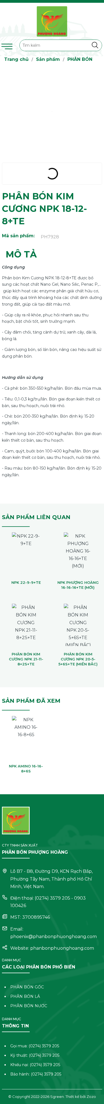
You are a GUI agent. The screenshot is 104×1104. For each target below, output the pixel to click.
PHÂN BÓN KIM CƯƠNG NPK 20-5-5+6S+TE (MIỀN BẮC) (78, 659)
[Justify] (95, 45)
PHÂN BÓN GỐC (27, 987)
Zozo (91, 1096)
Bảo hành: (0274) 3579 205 (35, 1074)
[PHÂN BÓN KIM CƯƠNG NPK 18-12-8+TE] (52, 111)
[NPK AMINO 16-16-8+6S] (26, 736)
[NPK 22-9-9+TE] (26, 553)
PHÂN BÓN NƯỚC (28, 1005)
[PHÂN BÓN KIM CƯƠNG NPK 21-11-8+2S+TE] (26, 624)
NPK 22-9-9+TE (26, 582)
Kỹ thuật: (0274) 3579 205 (34, 1055)
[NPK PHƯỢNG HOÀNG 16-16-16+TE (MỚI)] (78, 553)
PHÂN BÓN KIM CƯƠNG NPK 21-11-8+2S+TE (26, 659)
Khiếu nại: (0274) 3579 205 (35, 1064)
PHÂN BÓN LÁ (25, 996)
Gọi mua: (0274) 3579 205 (34, 1045)
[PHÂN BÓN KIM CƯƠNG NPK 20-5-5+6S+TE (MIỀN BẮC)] (78, 624)
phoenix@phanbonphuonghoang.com (53, 936)
